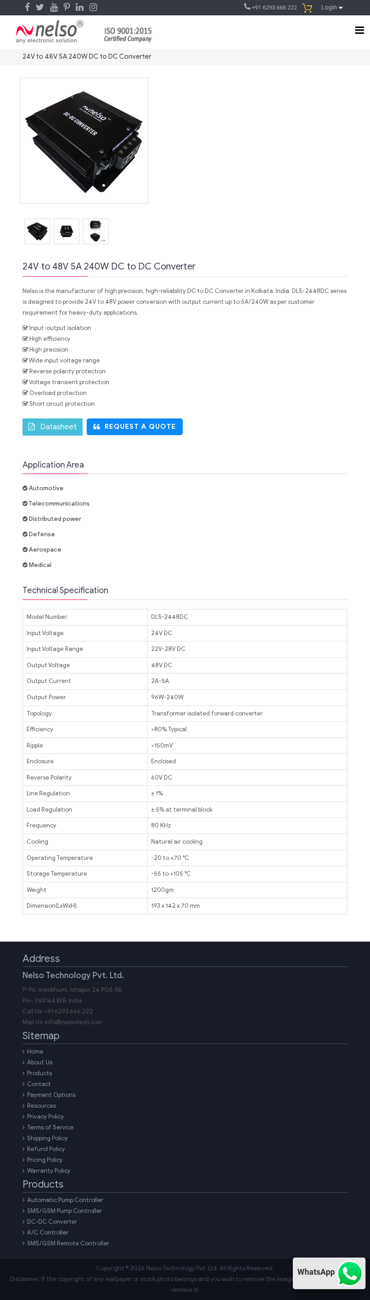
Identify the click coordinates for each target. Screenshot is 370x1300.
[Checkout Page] (309, 7)
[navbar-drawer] (356, 30)
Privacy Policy (45, 1116)
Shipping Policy (47, 1138)
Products (39, 1073)
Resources (41, 1106)
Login (329, 7)
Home (35, 1051)
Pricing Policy (45, 1160)
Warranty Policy (48, 1171)
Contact (39, 1084)
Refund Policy (46, 1149)
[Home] (50, 29)
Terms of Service (50, 1127)
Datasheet (56, 427)
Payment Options (51, 1095)
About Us (39, 1062)
